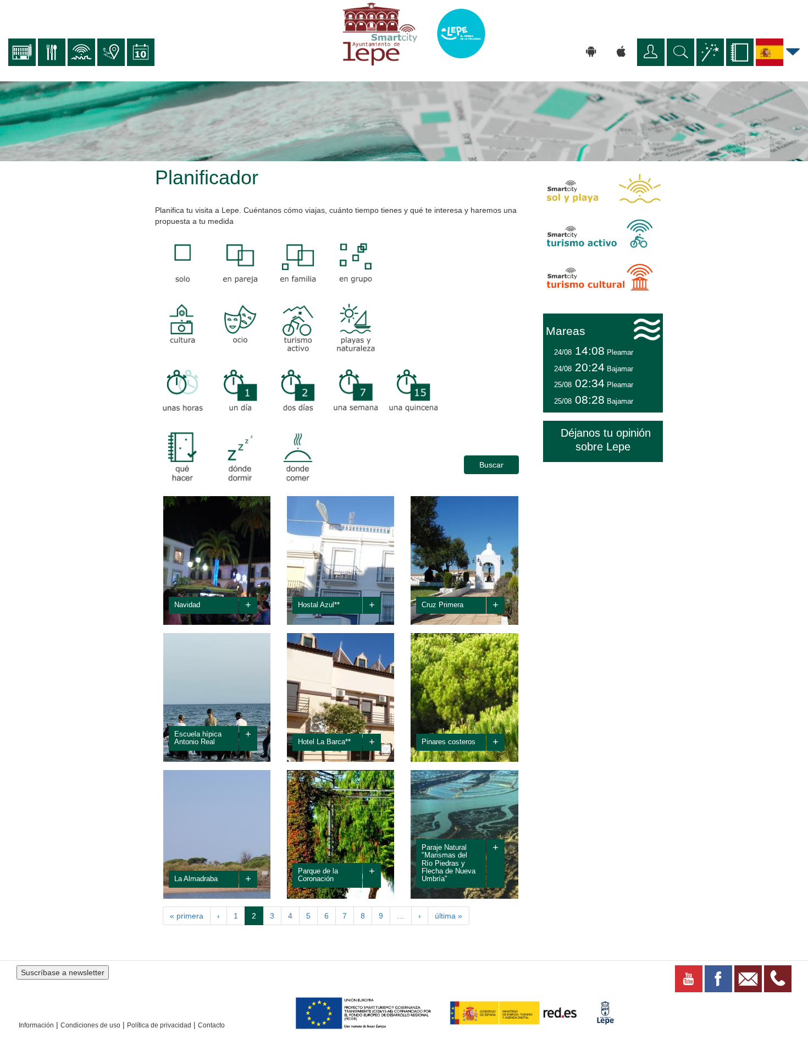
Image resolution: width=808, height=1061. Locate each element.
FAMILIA (296, 263)
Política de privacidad (159, 1025)
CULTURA (173, 327)
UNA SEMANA (355, 404)
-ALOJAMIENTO (240, 468)
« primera (186, 915)
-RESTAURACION (297, 468)
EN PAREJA (244, 263)
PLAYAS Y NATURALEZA (354, 339)
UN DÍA (237, 392)
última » (448, 915)
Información (36, 1025)
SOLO (350, 263)
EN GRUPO (186, 263)
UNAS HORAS (179, 404)
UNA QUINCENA (417, 404)
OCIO (223, 327)
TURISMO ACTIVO (288, 339)
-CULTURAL (177, 456)
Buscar (491, 464)
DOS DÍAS (299, 392)
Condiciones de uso (90, 1025)
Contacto (211, 1025)
